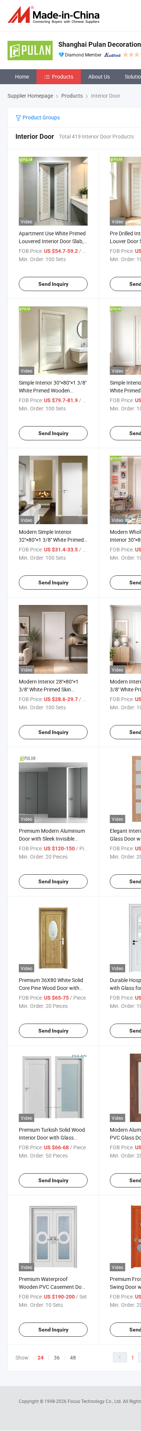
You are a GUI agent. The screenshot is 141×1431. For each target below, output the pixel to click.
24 (41, 1358)
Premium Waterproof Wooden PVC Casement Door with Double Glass (52, 1286)
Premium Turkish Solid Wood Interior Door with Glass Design (52, 1137)
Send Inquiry (53, 284)
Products (62, 76)
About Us (99, 76)
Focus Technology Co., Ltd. (95, 1401)
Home (22, 76)
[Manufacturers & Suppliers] (55, 15)
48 (73, 1357)
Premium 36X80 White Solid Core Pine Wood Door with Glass (51, 987)
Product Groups (40, 117)
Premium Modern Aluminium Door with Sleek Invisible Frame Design (52, 838)
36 (57, 1357)
